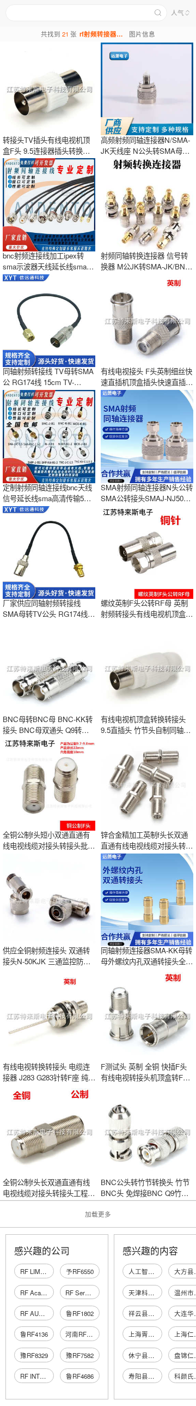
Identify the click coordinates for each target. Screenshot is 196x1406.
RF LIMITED (37, 1271)
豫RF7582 (80, 1355)
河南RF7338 (82, 1334)
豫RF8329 (34, 1355)
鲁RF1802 (80, 1313)
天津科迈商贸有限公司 (161, 1292)
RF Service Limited (91, 1292)
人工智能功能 (148, 1271)
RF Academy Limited (49, 1292)
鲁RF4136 (34, 1334)
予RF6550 (80, 1271)
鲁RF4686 (80, 1376)
